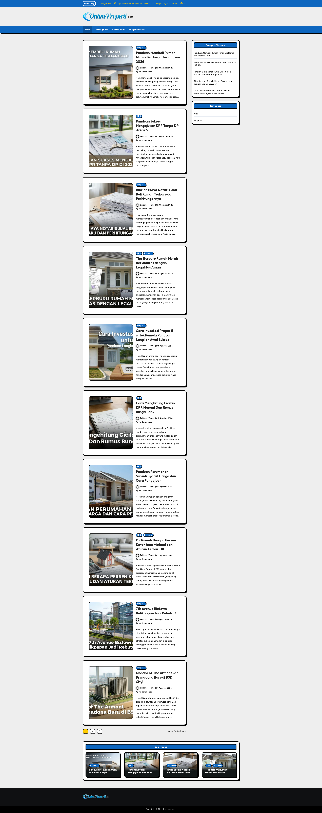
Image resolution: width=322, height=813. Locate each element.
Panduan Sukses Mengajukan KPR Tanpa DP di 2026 (157, 125)
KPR (139, 116)
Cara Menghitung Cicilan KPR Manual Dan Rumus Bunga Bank (155, 407)
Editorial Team (147, 68)
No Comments (145, 72)
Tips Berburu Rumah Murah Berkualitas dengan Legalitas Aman (157, 262)
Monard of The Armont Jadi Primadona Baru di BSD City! (157, 677)
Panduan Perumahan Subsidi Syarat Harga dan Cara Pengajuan (156, 476)
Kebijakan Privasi (137, 29)
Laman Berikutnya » (176, 731)
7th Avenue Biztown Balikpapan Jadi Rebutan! (156, 611)
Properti (141, 48)
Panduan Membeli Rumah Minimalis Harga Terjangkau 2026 (158, 57)
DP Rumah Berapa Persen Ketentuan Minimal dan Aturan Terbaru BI (156, 544)
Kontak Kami (118, 29)
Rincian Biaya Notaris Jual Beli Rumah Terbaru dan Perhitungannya (156, 194)
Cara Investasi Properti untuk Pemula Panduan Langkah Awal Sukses (154, 335)
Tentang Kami (101, 29)
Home (87, 29)
